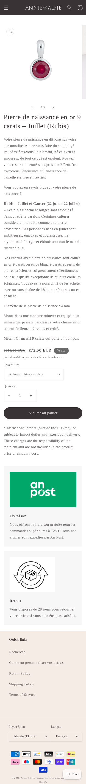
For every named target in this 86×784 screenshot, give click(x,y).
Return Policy (20, 673)
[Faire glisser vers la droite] (53, 107)
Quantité (9, 386)
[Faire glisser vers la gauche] (33, 107)
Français (61, 736)
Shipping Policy (21, 684)
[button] (6, 7)
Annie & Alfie (28, 778)
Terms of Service (22, 694)
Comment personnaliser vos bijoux (36, 662)
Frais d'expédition (14, 357)
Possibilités (11, 365)
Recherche (17, 652)
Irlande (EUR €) (25, 736)
